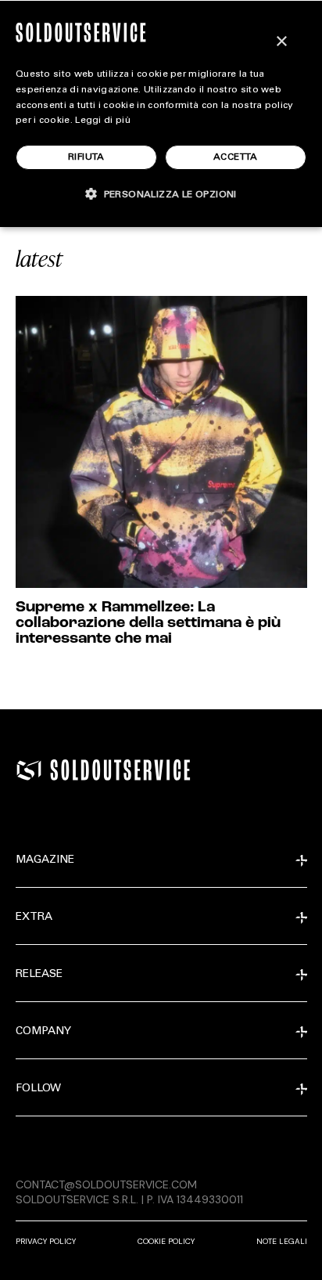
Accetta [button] (235, 157)
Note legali (281, 1241)
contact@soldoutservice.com (106, 1184)
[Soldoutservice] (29, 770)
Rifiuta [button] (86, 157)
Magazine (45, 860)
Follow (38, 1088)
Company (43, 1031)
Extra (34, 917)
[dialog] (161, 113)
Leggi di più (103, 120)
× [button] (281, 42)
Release (39, 974)
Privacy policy (46, 1241)
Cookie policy (166, 1241)
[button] (161, 194)
